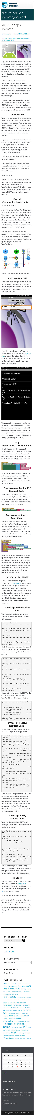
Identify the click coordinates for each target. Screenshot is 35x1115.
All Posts (5, 38)
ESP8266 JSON (11, 1002)
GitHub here (22, 884)
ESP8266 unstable (17, 1010)
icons (28, 1021)
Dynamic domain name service (11, 994)
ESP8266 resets (17, 1005)
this (2, 891)
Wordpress (28, 1038)
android (7, 983)
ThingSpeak (9, 1038)
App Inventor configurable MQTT (17, 986)
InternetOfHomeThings (21, 34)
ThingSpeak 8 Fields (20, 1038)
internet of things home (14, 1025)
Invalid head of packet (17, 1027)
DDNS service (26, 991)
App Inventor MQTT (12, 988)
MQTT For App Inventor (11, 27)
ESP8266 (10, 996)
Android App (14, 983)
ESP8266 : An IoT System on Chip (15, 38)
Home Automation (12, 1019)
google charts (12, 1018)
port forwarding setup (9, 1035)
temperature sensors (20, 1035)
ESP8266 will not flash (14, 1015)
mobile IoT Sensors (15, 1030)
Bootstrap (24, 989)
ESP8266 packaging (21, 1002)
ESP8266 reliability (8, 1005)
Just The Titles (9, 951)
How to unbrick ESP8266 (20, 1021)
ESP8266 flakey (17, 1000)
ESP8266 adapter (21, 997)
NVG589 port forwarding (24, 1033)
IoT (25, 1027)
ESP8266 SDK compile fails (17, 1007)
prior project (17, 583)
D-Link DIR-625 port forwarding (14, 991)
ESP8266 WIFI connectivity (14, 1013)
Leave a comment (10, 40)
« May (4, 1073)
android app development (24, 983)
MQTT (14, 1032)
